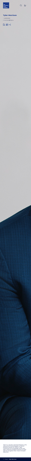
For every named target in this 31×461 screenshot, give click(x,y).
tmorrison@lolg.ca (8, 20)
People (6, 459)
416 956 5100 (7, 18)
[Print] (4, 25)
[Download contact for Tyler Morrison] (7, 25)
